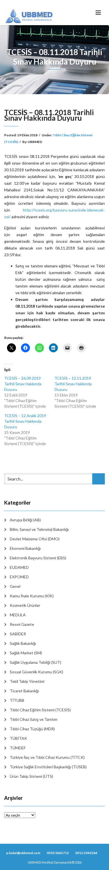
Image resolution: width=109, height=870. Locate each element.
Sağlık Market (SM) (26, 652)
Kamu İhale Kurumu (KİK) (32, 595)
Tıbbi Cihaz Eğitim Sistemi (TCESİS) (40, 709)
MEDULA (18, 614)
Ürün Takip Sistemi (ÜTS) (31, 776)
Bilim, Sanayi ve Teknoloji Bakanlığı (39, 529)
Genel (15, 586)
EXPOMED (19, 576)
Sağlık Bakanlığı (23, 643)
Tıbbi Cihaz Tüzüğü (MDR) (32, 728)
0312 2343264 (86, 853)
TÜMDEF (18, 747)
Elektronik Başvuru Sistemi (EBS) (38, 557)
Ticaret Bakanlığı (24, 690)
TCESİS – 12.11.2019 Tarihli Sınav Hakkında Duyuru (73, 384)
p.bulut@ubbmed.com (23, 853)
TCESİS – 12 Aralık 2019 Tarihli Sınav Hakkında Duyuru (25, 421)
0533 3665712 (58, 853)
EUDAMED (19, 567)
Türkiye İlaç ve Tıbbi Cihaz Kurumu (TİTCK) (47, 757)
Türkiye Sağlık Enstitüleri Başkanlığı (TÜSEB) (48, 766)
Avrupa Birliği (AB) (25, 519)
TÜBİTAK (18, 738)
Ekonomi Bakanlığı (25, 548)
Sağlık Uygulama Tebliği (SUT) (35, 662)
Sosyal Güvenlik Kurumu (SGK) (36, 671)
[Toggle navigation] (98, 12)
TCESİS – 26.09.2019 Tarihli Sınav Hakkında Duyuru (22, 384)
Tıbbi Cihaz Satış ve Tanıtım (33, 719)
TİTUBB (17, 700)
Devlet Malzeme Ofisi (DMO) (35, 538)
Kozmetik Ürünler (25, 605)
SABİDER (18, 633)
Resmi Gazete (22, 624)
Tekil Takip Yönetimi (27, 681)
